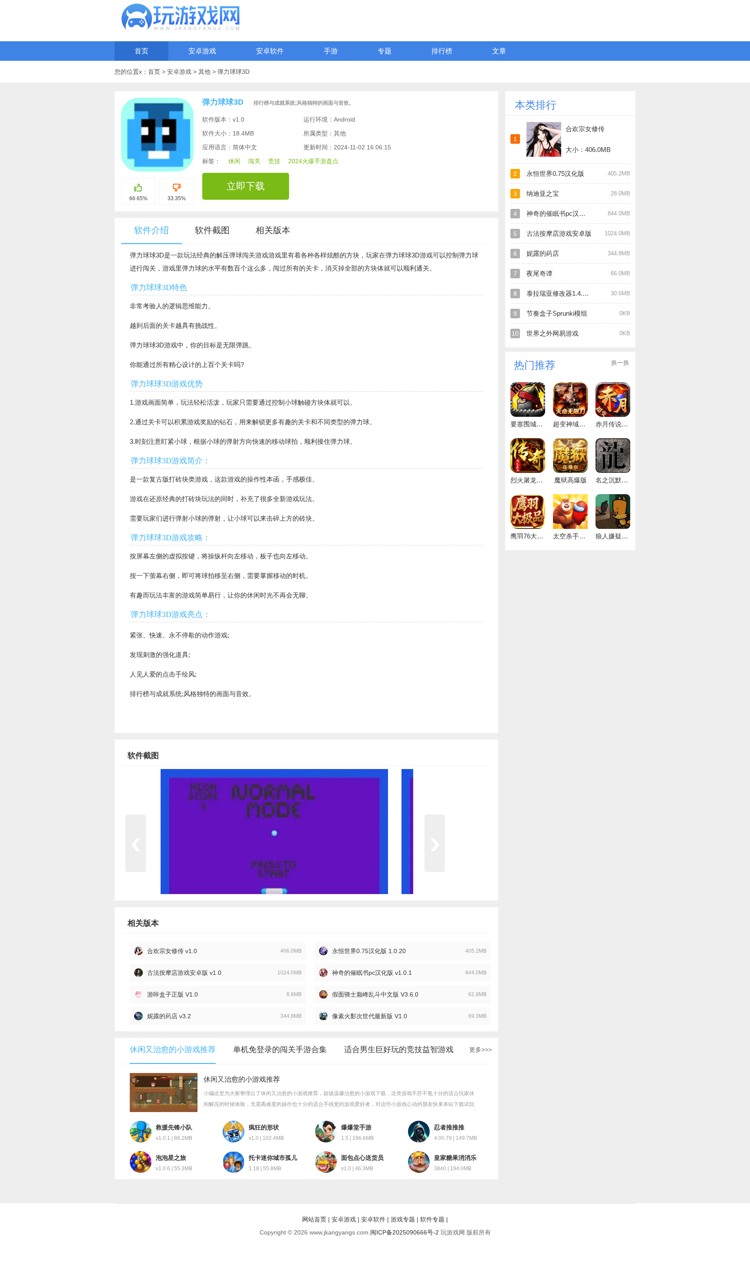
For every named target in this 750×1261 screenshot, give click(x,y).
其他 (205, 71)
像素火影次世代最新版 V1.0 (369, 1016)
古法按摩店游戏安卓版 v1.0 (184, 972)
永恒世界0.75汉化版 (555, 173)
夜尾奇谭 (539, 273)
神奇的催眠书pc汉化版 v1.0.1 (372, 972)
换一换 (620, 362)
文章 (499, 51)
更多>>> (480, 1049)
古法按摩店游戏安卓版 (559, 233)
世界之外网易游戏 (552, 333)
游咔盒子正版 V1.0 (172, 994)
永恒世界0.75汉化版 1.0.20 (369, 950)
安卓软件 (270, 51)
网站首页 (314, 1219)
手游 (331, 51)
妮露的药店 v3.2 (169, 1016)
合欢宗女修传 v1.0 (172, 950)
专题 (384, 51)
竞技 (274, 161)
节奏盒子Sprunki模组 (556, 313)
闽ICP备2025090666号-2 (404, 1232)
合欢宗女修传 (585, 128)
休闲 (234, 161)
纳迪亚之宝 (542, 193)
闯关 (254, 161)
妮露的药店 (542, 253)
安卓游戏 (202, 51)
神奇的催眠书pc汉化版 (559, 213)
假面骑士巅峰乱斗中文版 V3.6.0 (375, 994)
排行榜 (441, 51)
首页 (141, 51)
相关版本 (273, 230)
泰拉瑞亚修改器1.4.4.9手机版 (568, 293)
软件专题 (432, 1219)
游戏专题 (403, 1219)
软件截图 (212, 230)
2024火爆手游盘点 (313, 161)
